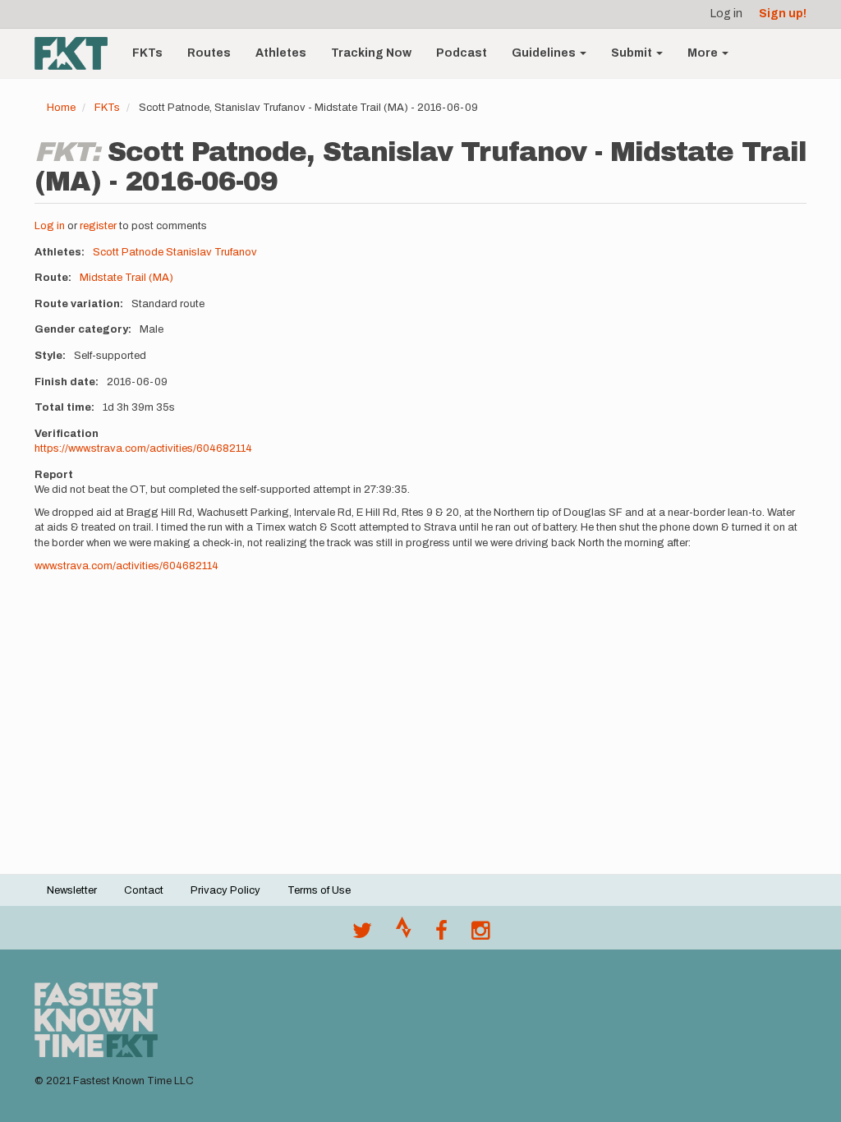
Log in (726, 13)
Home (61, 107)
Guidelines (545, 53)
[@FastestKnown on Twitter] (362, 934)
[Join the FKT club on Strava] (403, 934)
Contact (143, 890)
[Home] (77, 53)
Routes (209, 53)
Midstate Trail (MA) (126, 277)
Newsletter (72, 890)
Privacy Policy (225, 890)
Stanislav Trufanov (211, 252)
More (703, 53)
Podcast (461, 53)
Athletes (280, 53)
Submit (633, 53)
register (98, 226)
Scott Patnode (128, 252)
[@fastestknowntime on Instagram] (480, 934)
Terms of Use (319, 890)
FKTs (147, 53)
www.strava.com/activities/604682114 (126, 566)
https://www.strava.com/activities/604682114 (143, 448)
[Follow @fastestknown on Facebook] (441, 934)
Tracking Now (371, 53)
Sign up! (783, 13)
